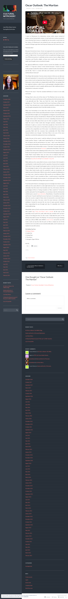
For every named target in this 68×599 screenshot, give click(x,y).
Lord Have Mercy (7, 294)
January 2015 (6, 172)
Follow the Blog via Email (10, 47)
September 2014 (7, 180)
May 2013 (5, 222)
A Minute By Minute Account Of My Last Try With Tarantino (38, 338)
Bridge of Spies (30, 231)
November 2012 (6, 239)
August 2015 (6, 152)
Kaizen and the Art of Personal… (43, 358)
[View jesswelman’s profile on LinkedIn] (8, 39)
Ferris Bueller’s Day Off (48, 158)
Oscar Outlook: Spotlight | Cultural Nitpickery (42, 285)
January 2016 (6, 138)
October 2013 (6, 211)
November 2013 (6, 208)
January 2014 (6, 202)
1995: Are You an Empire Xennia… (41, 355)
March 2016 (6, 132)
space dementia (41, 194)
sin (33, 211)
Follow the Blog (8, 59)
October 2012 (6, 241)
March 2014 (6, 197)
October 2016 (6, 113)
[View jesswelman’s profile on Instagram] (5, 39)
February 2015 (6, 169)
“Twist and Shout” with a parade (43, 211)
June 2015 (5, 158)
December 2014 (6, 174)
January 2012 (6, 255)
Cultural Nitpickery (9, 15)
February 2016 (6, 135)
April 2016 (5, 130)
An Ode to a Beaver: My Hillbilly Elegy (33, 330)
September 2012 (7, 244)
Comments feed (28, 585)
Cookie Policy (26, 596)
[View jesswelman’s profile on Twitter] (3, 39)
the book (43, 148)
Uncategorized (28, 566)
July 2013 (5, 219)
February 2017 (6, 110)
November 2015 (6, 144)
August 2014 (6, 183)
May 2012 (5, 250)
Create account (28, 577)
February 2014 (6, 200)
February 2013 (6, 230)
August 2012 (6, 247)
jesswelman (39, 8)
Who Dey (60, 265)
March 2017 (6, 107)
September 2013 (7, 213)
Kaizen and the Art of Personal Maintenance (35, 333)
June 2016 (5, 124)
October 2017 (6, 102)
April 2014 (5, 194)
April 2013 (5, 225)
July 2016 (5, 121)
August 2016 (6, 118)
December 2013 (6, 205)
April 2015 (5, 163)
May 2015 (5, 160)
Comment (60, 308)
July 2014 (5, 186)
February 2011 (6, 275)
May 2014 (5, 191)
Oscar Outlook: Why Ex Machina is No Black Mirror (35, 266)
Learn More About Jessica (9, 27)
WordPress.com (28, 588)
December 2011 (6, 258)
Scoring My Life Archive (9, 29)
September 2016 (7, 116)
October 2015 (6, 146)
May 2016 (5, 127)
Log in (26, 579)
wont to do (50, 219)
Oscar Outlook (31, 257)
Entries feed (28, 582)
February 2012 (6, 253)
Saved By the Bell (35, 158)
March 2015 (6, 166)
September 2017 (7, 104)
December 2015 (6, 141)
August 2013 (6, 216)
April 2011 (5, 269)
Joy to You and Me (7, 301)
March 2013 (6, 227)
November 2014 (6, 177)
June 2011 (5, 264)
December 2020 (6, 99)
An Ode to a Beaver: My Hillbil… (45, 351)
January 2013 (6, 233)
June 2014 (5, 188)
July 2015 (5, 155)
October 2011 (6, 261)
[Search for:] (11, 310)
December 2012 (6, 236)
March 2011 (6, 272)
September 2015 (7, 149)
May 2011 (5, 267)
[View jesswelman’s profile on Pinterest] (6, 39)
